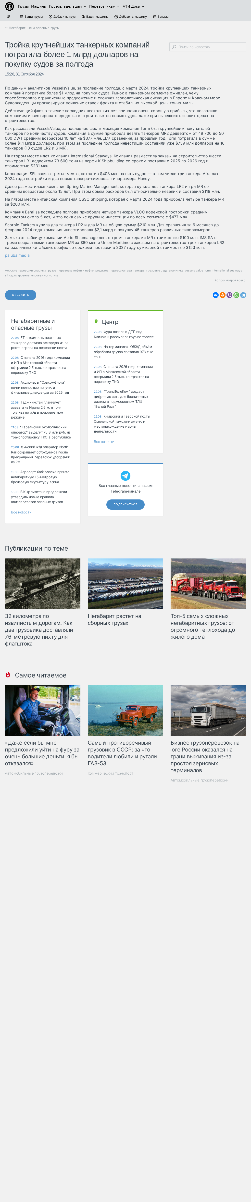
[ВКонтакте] (216, 295)
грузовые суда (156, 270)
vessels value (194, 270)
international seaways (227, 270)
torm (207, 270)
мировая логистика (45, 275)
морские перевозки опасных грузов (30, 270)
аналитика (176, 270)
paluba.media (17, 255)
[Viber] (229, 295)
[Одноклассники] (223, 295)
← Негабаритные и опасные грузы (32, 28)
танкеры (139, 270)
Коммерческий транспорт (110, 773)
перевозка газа (121, 270)
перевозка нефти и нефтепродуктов (83, 270)
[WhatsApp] (236, 295)
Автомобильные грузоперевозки (34, 773)
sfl (6, 275)
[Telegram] (243, 295)
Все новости (21, 512)
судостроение (19, 275)
